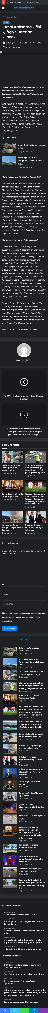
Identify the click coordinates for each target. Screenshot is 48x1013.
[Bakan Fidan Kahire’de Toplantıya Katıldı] (12, 485)
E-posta (6, 594)
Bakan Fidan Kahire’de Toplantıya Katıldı (12, 495)
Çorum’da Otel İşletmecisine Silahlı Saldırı (31, 805)
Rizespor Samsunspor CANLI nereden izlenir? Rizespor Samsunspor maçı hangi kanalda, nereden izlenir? (35, 499)
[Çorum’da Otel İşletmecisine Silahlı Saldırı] (10, 808)
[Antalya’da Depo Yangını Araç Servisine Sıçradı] (12, 517)
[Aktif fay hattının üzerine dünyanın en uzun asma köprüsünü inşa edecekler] (10, 725)
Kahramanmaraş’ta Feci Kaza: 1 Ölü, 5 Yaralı (30, 870)
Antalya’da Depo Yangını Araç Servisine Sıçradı (12, 527)
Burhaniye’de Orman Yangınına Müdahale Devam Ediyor (31, 160)
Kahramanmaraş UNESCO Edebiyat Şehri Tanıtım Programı (31, 772)
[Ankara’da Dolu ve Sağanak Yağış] (10, 819)
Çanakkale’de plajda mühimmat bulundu (28, 846)
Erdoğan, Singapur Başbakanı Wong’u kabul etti (34, 527)
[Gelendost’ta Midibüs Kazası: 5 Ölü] (9, 148)
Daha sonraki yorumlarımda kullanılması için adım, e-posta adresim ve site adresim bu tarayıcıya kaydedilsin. (24, 617)
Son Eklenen (24, 639)
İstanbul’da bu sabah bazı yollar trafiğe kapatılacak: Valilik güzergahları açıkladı (35, 469)
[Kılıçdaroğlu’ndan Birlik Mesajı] (10, 785)
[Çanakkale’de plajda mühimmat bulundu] (10, 848)
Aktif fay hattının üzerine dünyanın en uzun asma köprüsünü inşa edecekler (31, 724)
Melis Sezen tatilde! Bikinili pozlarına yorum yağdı (26, 2)
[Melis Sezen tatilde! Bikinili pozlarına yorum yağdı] (12, 457)
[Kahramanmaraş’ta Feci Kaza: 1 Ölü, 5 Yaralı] (10, 872)
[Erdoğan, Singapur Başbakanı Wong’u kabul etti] (35, 517)
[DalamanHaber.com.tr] (24, 7)
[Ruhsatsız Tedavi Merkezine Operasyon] (10, 796)
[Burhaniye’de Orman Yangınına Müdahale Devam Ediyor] (9, 160)
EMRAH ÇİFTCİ (11, 43)
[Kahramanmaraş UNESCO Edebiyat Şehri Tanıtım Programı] (10, 773)
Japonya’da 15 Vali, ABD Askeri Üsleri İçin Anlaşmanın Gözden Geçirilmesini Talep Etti (32, 884)
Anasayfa (8, 17)
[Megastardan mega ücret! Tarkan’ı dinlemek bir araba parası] (10, 860)
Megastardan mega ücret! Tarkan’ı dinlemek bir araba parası (31, 859)
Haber (15, 17)
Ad (4, 585)
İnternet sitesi (7, 604)
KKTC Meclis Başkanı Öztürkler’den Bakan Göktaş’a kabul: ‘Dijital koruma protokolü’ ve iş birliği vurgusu (30, 832)
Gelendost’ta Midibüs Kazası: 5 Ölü (29, 649)
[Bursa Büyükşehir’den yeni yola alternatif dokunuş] (10, 737)
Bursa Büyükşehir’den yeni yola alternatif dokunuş (31, 735)
